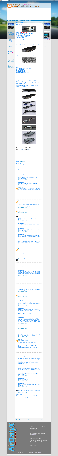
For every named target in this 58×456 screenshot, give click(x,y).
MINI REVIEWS (25, 20)
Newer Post (18, 419)
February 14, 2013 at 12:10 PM (22, 291)
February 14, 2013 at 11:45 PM (22, 336)
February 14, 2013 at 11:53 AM (22, 275)
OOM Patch (45, 44)
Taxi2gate (9, 66)
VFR (13, 57)
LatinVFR (9, 67)
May (9, 41)
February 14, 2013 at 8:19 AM (22, 184)
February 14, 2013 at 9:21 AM (22, 225)
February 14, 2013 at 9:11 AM (22, 220)
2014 (10, 31)
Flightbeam (12, 61)
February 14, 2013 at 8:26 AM (22, 192)
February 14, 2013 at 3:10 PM (22, 305)
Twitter (22, 149)
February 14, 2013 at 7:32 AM (22, 179)
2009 (10, 51)
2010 (10, 50)
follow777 (33, 452)
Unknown (19, 187)
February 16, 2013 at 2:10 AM (22, 386)
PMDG (13, 62)
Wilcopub (13, 60)
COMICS (30, 20)
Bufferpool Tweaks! (46, 48)
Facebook (28, 149)
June (9, 40)
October (10, 35)
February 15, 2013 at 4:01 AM (22, 375)
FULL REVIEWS (13, 20)
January (10, 46)
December (10, 33)
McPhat (13, 68)
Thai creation (12, 67)
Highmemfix (45, 47)
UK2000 (13, 66)
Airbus (9, 61)
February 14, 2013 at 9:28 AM (22, 231)
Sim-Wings (13, 65)
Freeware (10, 53)
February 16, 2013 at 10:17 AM (22, 392)
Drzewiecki (9, 59)
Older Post (40, 419)
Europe (9, 57)
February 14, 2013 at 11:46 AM (22, 267)
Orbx (11, 57)
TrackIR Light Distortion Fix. (46, 43)
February (10, 45)
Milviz (9, 65)
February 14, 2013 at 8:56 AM (22, 212)
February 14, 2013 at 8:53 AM (22, 207)
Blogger (39, 452)
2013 (10, 32)
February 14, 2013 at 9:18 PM (22, 328)
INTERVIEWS (20, 20)
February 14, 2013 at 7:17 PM (22, 323)
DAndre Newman (21, 258)
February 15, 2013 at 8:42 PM (22, 380)
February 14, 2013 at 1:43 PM (22, 296)
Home (9, 20)
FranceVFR (10, 68)
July (9, 39)
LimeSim (9, 62)
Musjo (19, 200)
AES (8, 68)
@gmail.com (34, 434)
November (10, 34)
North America (10, 55)
